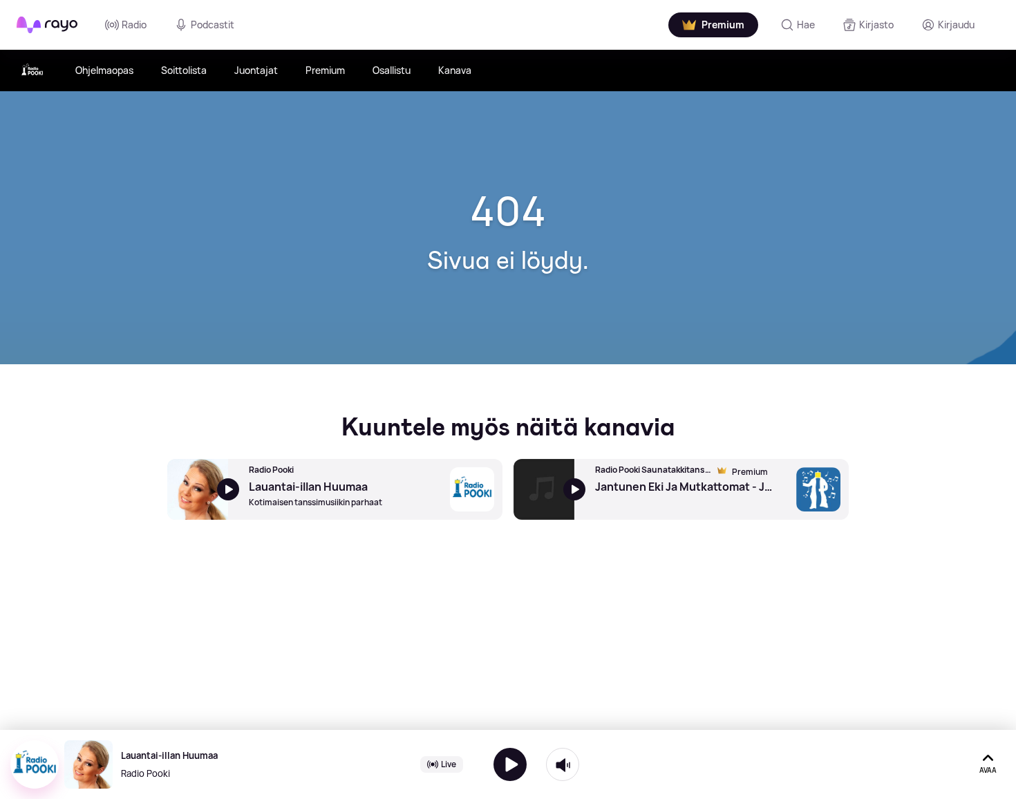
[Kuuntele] (510, 764)
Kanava (454, 70)
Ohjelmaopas (104, 70)
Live (448, 764)
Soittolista (184, 70)
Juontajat (256, 70)
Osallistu (392, 70)
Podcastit (212, 24)
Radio (134, 24)
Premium (325, 70)
